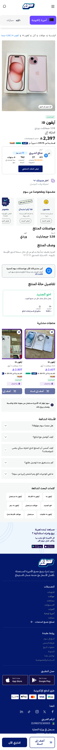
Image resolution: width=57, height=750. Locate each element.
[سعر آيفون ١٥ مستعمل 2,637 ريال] (40, 344)
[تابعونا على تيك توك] (29, 712)
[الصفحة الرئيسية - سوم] (28, 6)
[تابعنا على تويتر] (45, 712)
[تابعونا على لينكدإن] (21, 712)
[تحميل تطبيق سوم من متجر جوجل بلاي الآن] (38, 546)
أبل (46, 132)
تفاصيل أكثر (39, 274)
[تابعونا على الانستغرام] (37, 712)
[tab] (43, 20)
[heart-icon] (52, 332)
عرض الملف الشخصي (30, 168)
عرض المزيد (46, 221)
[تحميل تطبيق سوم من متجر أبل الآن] (49, 546)
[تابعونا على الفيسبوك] (52, 712)
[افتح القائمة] (52, 6)
